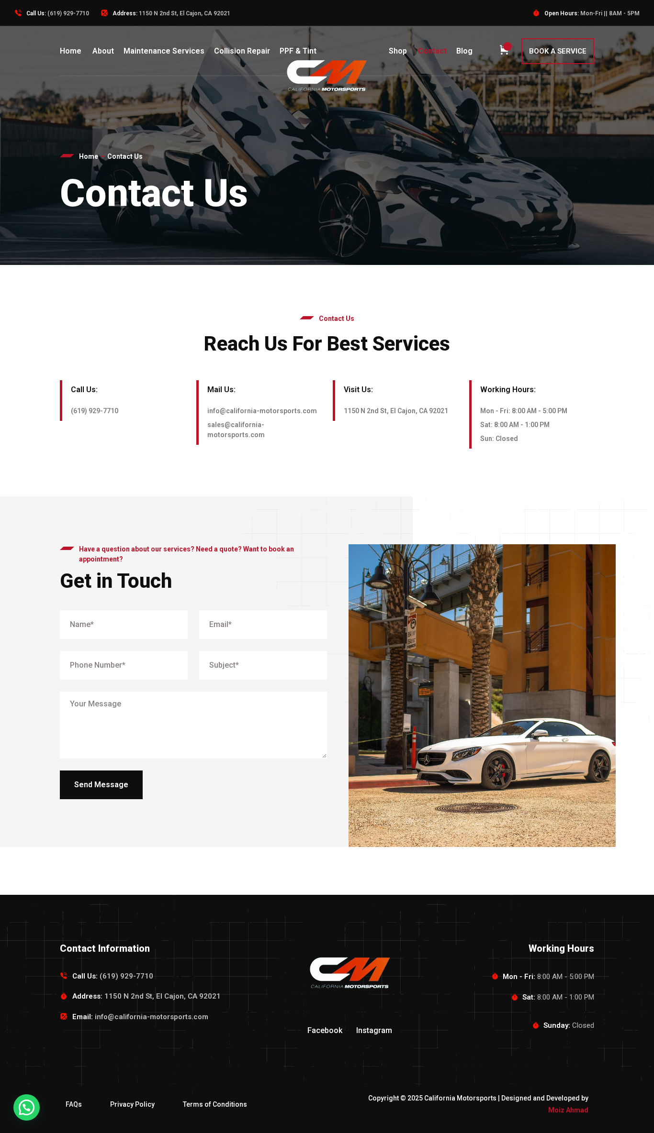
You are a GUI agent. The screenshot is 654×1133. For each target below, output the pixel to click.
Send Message (101, 784)
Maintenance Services (164, 50)
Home (70, 50)
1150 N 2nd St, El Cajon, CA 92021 (396, 411)
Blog (464, 50)
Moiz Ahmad (568, 1110)
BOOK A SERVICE (557, 51)
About (103, 50)
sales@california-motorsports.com (236, 430)
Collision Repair (242, 50)
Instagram (374, 1030)
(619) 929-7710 (68, 13)
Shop (398, 50)
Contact (432, 50)
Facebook (324, 1030)
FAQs (74, 1104)
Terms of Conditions (215, 1104)
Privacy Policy (132, 1104)
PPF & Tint (298, 50)
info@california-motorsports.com (262, 411)
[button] (26, 1107)
